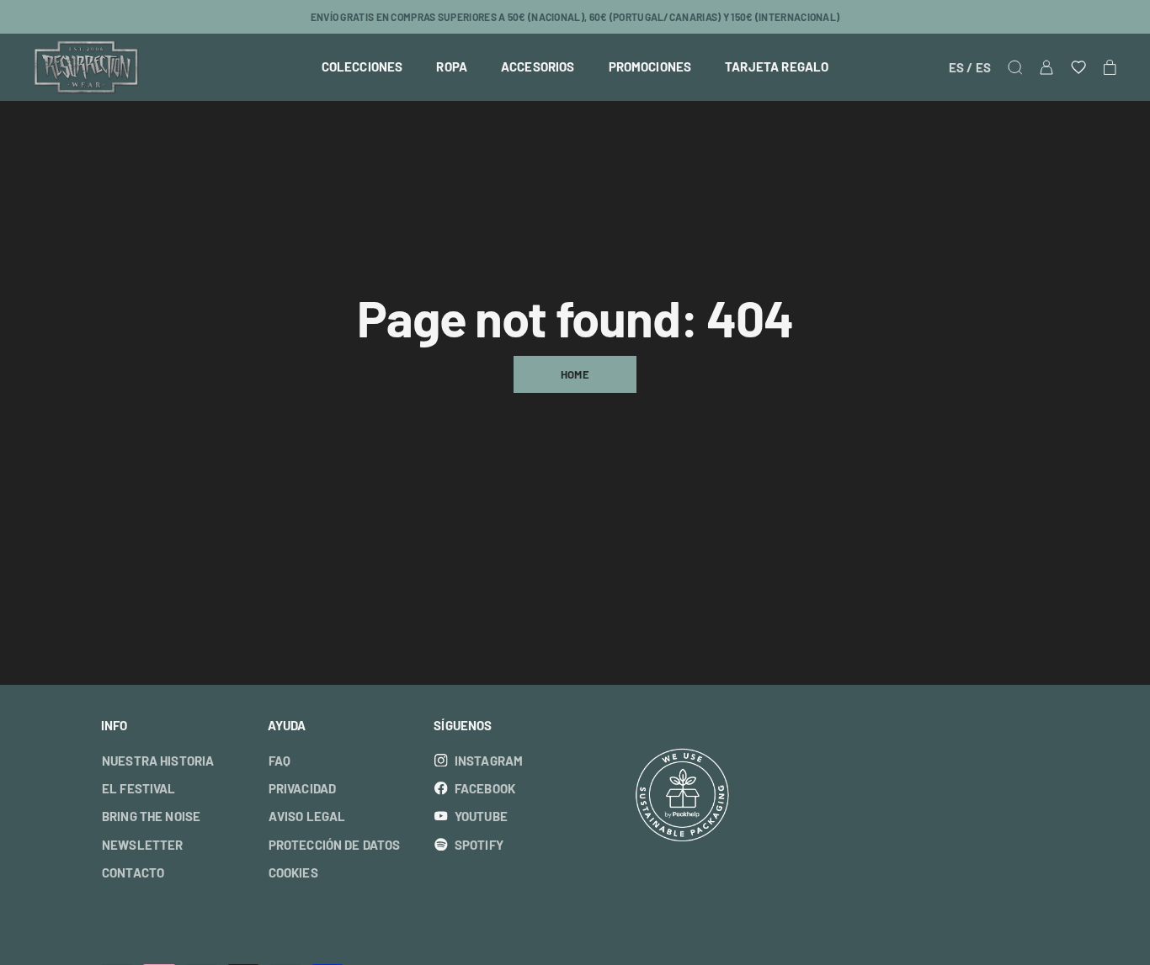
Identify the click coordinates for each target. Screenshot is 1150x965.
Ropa (451, 67)
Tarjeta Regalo (776, 67)
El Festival (139, 789)
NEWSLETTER (626, 17)
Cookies (293, 873)
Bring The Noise (151, 816)
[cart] (1110, 67)
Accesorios (538, 67)
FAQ (279, 761)
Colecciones (362, 67)
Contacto (133, 873)
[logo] (86, 67)
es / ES (970, 67)
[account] (1046, 67)
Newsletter (143, 845)
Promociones (650, 67)
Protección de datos (335, 845)
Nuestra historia (158, 761)
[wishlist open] (1078, 67)
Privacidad (303, 789)
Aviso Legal (307, 816)
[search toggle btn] (1015, 67)
